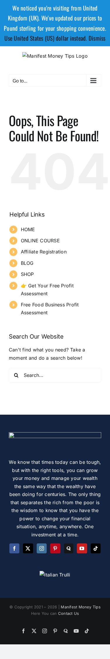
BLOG (27, 263)
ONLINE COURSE (40, 240)
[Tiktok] (96, 548)
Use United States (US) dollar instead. (45, 38)
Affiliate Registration (44, 252)
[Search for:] (55, 375)
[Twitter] (28, 548)
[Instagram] (42, 548)
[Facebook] (14, 548)
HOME (28, 229)
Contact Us (68, 613)
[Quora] (68, 548)
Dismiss (97, 38)
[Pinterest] (55, 548)
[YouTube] (82, 548)
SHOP (27, 274)
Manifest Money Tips (81, 607)
